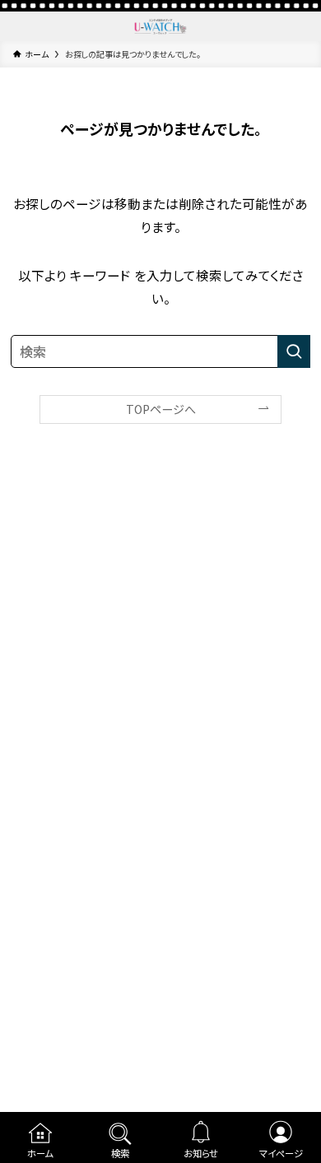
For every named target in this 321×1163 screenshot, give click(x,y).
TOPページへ (161, 409)
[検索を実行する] (293, 351)
